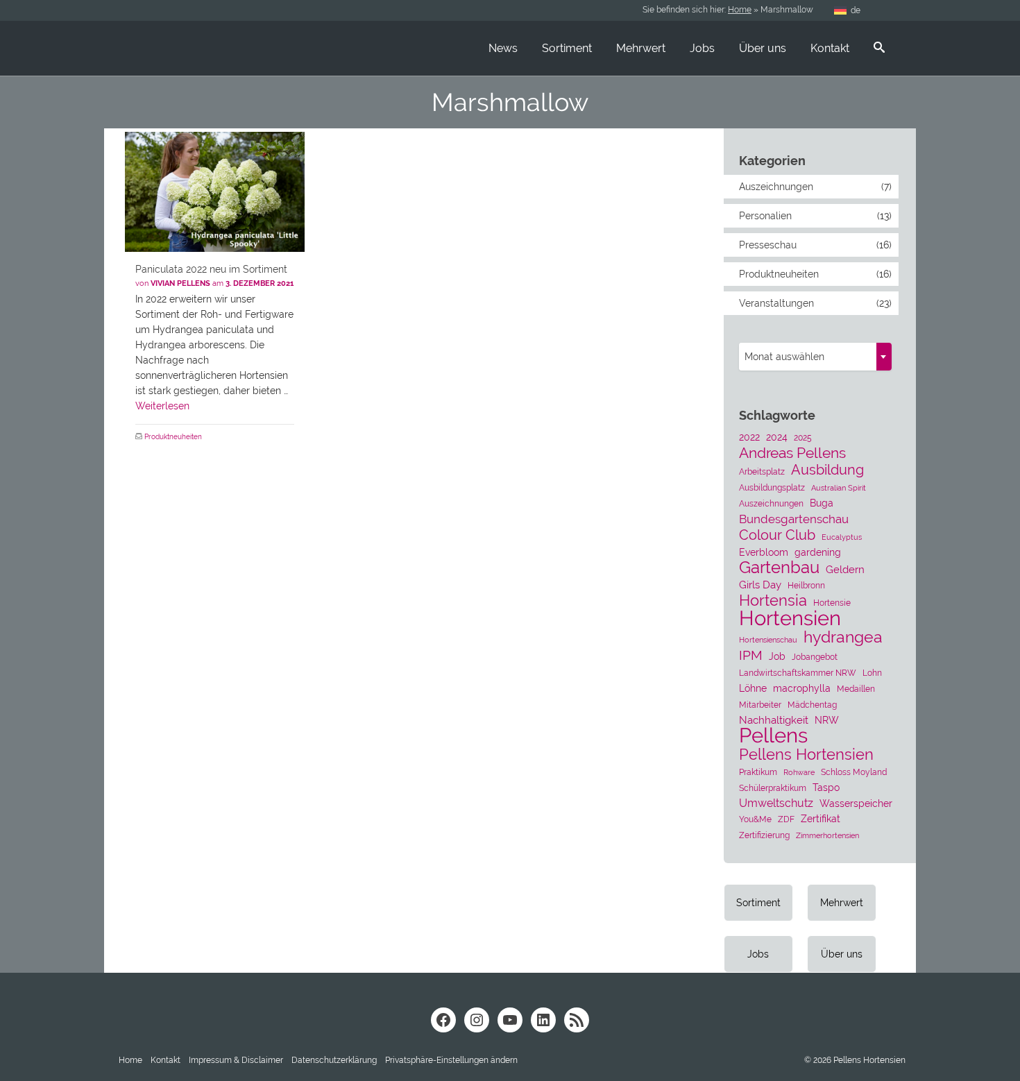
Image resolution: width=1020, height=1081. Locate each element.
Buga (821, 503)
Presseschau (768, 244)
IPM (751, 655)
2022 (749, 437)
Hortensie (832, 602)
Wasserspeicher (855, 803)
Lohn (872, 672)
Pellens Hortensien (806, 754)
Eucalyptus (842, 537)
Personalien (765, 215)
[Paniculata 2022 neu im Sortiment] (215, 192)
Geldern (845, 569)
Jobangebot (815, 657)
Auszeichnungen (776, 186)
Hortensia (773, 600)
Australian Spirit (838, 488)
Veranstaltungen (776, 303)
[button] (451, 1060)
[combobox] (815, 357)
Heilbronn (806, 585)
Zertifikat (820, 818)
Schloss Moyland (854, 772)
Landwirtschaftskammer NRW (797, 672)
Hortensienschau (768, 640)
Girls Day (760, 585)
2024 (777, 437)
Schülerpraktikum (772, 788)
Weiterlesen (162, 405)
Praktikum (758, 772)
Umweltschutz (776, 803)
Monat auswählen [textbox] (784, 356)
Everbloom (763, 552)
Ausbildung (827, 469)
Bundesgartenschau (794, 519)
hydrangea (843, 637)
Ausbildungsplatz (772, 487)
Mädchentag (812, 704)
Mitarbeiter (760, 704)
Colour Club (777, 535)
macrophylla (802, 688)
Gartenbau (779, 567)
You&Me (755, 819)
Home (739, 10)
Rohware (799, 772)
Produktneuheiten (173, 437)
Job (777, 656)
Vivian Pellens (180, 283)
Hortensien (790, 618)
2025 (803, 437)
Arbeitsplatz (762, 471)
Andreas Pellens (792, 453)
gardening (817, 552)
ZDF (786, 819)
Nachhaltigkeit (773, 720)
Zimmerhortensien (827, 835)
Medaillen (856, 688)
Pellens (773, 735)
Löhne (753, 688)
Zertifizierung (764, 835)
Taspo (826, 787)
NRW (827, 720)
